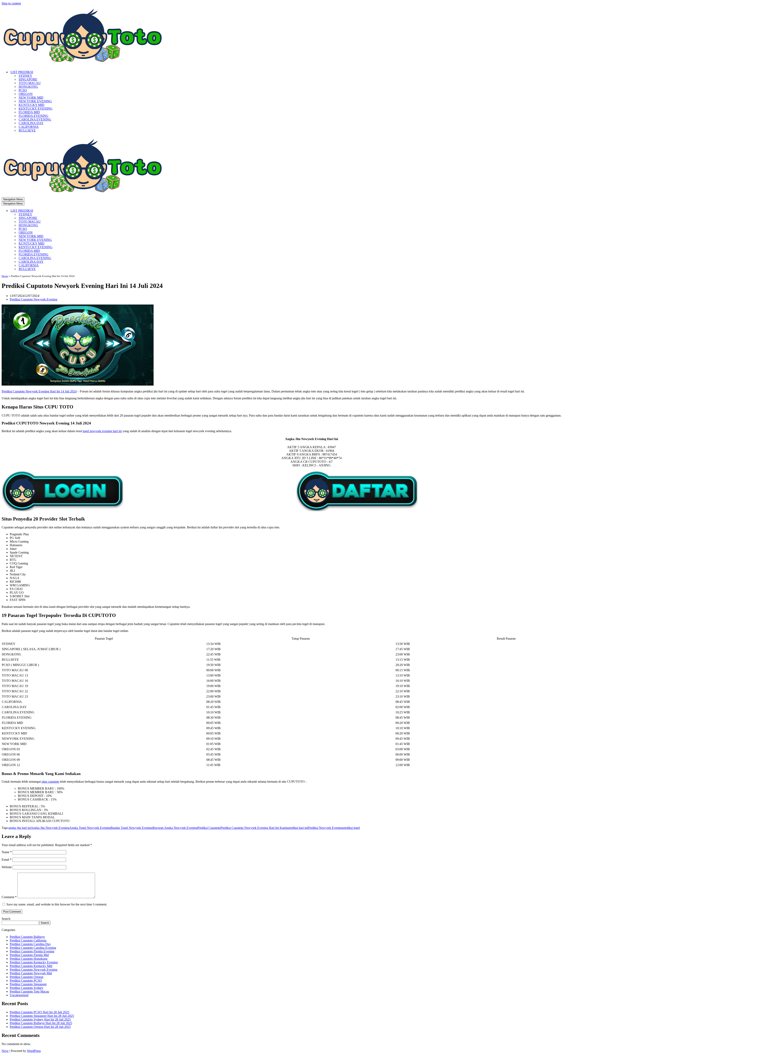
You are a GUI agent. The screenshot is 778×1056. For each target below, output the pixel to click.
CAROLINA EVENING (35, 119)
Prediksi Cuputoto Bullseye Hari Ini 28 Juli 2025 (41, 1023)
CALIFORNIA (29, 126)
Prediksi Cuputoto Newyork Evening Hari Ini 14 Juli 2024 (39, 391)
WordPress (34, 1051)
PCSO (23, 90)
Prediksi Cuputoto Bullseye (27, 936)
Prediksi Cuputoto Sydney (26, 988)
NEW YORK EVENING (35, 101)
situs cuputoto (50, 781)
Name (7, 852)
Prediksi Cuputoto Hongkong (28, 958)
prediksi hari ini (298, 827)
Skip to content (11, 3)
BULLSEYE (27, 130)
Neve (5, 1051)
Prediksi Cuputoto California (28, 940)
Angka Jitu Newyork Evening (50, 827)
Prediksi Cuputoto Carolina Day (30, 944)
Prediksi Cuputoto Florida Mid (29, 955)
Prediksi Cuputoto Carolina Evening (33, 947)
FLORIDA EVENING (33, 116)
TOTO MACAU (30, 83)
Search (6, 918)
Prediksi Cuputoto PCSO (26, 980)
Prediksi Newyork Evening (325, 827)
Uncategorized (19, 995)
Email (7, 859)
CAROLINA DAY (31, 123)
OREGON (26, 94)
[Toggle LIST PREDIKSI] (72, 211)
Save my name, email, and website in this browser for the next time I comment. (56, 904)
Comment (9, 897)
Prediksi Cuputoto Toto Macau (29, 991)
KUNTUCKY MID (31, 105)
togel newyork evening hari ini (102, 431)
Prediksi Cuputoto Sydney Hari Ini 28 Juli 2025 (40, 1019)
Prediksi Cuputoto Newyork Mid (31, 973)
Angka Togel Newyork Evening (90, 827)
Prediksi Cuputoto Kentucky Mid (31, 966)
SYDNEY (25, 75)
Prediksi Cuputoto (208, 827)
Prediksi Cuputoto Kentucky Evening (34, 962)
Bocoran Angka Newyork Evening (175, 827)
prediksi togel (351, 827)
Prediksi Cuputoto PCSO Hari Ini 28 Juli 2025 (39, 1012)
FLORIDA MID (29, 112)
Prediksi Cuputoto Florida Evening (32, 951)
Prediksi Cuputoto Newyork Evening (33, 299)
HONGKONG (28, 86)
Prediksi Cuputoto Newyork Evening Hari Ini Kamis (254, 827)
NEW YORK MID (31, 97)
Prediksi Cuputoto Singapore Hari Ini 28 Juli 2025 (42, 1016)
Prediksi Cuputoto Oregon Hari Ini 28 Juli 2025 (40, 1026)
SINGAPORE (28, 79)
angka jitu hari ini (20, 827)
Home (5, 276)
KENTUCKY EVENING (35, 108)
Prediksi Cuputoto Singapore (28, 984)
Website (7, 867)
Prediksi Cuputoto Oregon (26, 977)
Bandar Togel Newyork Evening (132, 827)
